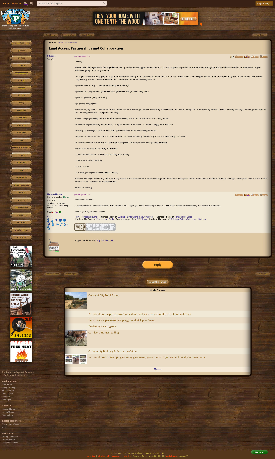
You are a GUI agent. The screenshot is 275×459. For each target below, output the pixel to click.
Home (6, 3)
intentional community (67, 43)
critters (21, 58)
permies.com (21, 215)
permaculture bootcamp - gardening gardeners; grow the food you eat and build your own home (147, 357)
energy (21, 80)
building (21, 65)
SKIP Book (142, 219)
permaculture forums (21, 43)
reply (158, 264)
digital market (21, 208)
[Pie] (25, 4)
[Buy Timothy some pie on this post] (247, 195)
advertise (101, 456)
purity (21, 103)
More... (157, 369)
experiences (21, 178)
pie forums (21, 222)
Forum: (52, 43)
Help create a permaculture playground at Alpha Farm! (121, 320)
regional (21, 155)
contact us (91, 456)
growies (21, 51)
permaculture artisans (21, 148)
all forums (21, 237)
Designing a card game (102, 326)
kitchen (21, 95)
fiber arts (21, 133)
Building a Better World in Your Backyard (135, 217)
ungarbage (21, 110)
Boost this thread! (158, 282)
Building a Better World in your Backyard (188, 219)
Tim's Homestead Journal (87, 217)
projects (21, 200)
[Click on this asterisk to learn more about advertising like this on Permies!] (200, 24)
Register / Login (264, 3)
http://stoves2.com (105, 240)
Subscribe (16, 3)
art (21, 140)
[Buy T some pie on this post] (247, 56)
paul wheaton (171, 456)
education (21, 163)
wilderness (21, 125)
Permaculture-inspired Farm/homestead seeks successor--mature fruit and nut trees (139, 314)
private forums (21, 230)
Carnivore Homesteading (103, 332)
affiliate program (113, 456)
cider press (21, 193)
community (21, 118)
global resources (21, 185)
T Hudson (51, 56)
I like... (49, 217)
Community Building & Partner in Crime (112, 351)
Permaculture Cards (183, 217)
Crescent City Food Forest (103, 295)
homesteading (21, 73)
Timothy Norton (54, 194)
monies (21, 88)
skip (21, 170)
